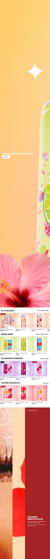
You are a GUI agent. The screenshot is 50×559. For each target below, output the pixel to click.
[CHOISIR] (14, 327)
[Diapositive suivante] (46, 321)
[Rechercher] (4, 1)
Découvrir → (6, 156)
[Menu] (1, 1)
